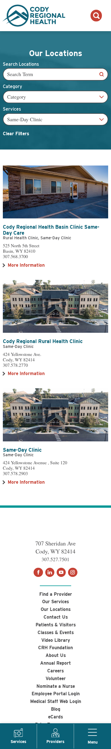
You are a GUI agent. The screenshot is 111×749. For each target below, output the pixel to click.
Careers (55, 671)
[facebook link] (38, 572)
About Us (56, 655)
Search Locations (21, 64)
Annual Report (55, 663)
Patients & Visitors (56, 625)
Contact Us (56, 617)
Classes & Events (56, 632)
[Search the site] (96, 15)
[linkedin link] (49, 572)
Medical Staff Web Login (55, 701)
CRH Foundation (55, 647)
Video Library (55, 640)
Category (12, 86)
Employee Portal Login (56, 693)
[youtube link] (61, 572)
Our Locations (56, 609)
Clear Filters (16, 133)
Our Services (55, 601)
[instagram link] (72, 572)
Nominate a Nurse (55, 686)
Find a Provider (55, 594)
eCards (55, 717)
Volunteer (56, 678)
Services (12, 109)
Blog (55, 709)
